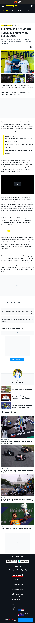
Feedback (17, 596)
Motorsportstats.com (17, 589)
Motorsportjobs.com (17, 584)
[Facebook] (7, 302)
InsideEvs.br (18, 579)
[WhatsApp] (15, 302)
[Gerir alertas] (27, 302)
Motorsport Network (14, 619)
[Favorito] (27, 46)
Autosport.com (17, 587)
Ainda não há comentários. (17, 332)
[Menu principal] (3, 6)
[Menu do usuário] (31, 5)
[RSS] (26, 570)
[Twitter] (11, 302)
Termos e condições (12, 615)
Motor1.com (17, 582)
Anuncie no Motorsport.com (17, 599)
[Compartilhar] (24, 46)
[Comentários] (31, 46)
